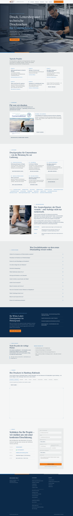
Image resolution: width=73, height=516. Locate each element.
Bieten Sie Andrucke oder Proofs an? (17, 286)
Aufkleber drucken (39, 189)
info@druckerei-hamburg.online (22, 452)
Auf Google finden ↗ (13, 42)
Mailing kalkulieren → (34, 171)
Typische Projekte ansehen (27, 39)
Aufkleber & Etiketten (35, 482)
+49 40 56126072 (19, 447)
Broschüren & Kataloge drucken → (52, 77)
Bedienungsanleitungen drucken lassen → (17, 77)
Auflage (43, 444)
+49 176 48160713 (20, 449)
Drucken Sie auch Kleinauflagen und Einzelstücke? (19, 261)
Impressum (50, 484)
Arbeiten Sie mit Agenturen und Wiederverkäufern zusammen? (21, 254)
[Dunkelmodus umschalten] (29, 2)
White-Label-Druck (35, 192)
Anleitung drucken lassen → (18, 171)
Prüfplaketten (29, 191)
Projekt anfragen (58, 1)
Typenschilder (36, 191)
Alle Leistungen (34, 508)
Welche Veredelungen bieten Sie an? (16, 293)
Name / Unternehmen (43, 430)
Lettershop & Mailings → (32, 74)
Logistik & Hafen (43, 191)
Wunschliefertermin (55, 445)
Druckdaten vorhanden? (44, 450)
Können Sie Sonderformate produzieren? (17, 300)
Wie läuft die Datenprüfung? (15, 268)
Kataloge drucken (25, 189)
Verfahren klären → (34, 184)
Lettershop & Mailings (36, 500)
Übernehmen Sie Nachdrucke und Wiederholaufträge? (20, 257)
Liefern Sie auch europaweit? (15, 282)
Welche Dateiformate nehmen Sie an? (17, 271)
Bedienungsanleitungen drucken (24, 192)
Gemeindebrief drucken (14, 191)
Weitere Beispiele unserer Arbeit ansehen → (20, 137)
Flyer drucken (32, 189)
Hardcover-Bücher (35, 495)
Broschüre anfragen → (53, 171)
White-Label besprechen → (17, 184)
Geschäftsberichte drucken (52, 191)
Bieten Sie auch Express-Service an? (16, 296)
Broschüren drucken (17, 189)
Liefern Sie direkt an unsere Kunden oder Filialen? (19, 278)
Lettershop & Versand (13, 192)
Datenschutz (51, 486)
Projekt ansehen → (40, 132)
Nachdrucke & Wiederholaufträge (46, 192)
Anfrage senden (50, 464)
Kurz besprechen (51, 181)
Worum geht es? (43, 439)
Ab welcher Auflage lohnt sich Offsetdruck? (18, 264)
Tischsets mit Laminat (48, 189)
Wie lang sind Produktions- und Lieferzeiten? (18, 275)
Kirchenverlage (23, 191)
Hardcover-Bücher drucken (58, 189)
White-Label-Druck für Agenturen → (16, 89)
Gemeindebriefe (35, 497)
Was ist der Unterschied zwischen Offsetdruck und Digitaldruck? (22, 289)
